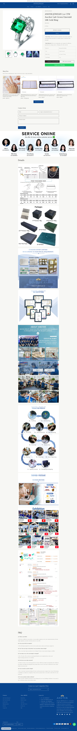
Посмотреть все (38, 101)
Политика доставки (57, 728)
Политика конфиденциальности (40, 728)
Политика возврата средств (22, 728)
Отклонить (49, 370)
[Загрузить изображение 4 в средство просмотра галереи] (29, 54)
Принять (38, 370)
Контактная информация (31, 728)
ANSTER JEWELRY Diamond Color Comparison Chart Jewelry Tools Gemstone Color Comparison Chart (47, 95)
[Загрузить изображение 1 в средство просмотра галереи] (9, 54)
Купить (57, 33)
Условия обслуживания (49, 728)
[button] (4, 3)
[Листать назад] (4, 54)
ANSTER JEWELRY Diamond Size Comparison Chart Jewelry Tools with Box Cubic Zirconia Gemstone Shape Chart (29, 95)
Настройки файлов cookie (65, 728)
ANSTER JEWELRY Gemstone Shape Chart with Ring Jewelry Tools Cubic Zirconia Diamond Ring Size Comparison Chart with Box (11, 95)
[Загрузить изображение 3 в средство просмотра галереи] (22, 54)
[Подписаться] (47, 689)
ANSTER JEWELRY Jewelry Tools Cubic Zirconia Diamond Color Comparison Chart (64, 95)
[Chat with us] (74, 724)
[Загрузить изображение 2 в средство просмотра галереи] (15, 54)
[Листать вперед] (41, 54)
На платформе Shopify (13, 728)
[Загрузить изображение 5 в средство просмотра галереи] (36, 54)
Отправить (22, 127)
